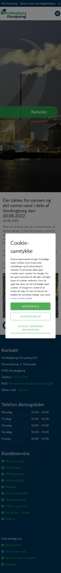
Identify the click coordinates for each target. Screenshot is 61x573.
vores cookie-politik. (22, 298)
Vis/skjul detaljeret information (30, 327)
